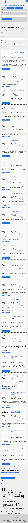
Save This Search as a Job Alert (8, 477)
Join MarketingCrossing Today (10, 472)
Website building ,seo (15, 211)
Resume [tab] (21, 7)
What (3, 9)
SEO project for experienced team (17, 90)
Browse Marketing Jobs (12, 5)
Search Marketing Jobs (7, 19)
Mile (1, 37)
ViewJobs (2, 40)
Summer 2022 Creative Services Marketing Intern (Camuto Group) (17, 412)
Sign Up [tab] (16, 7)
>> (26, 43)
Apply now (6, 68)
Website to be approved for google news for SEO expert (18, 376)
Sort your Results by (4, 30)
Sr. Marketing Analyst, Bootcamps (17, 52)
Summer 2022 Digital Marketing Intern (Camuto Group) (17, 281)
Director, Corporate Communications (15, 336)
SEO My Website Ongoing (16, 159)
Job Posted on (3, 43)
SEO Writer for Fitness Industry (17, 123)
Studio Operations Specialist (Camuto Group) (16, 263)
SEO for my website (15, 299)
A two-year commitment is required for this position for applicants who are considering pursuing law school (18, 227)
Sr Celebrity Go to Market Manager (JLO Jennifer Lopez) (18, 393)
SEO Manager (13, 245)
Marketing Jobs (4, 5)
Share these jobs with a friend (8, 483)
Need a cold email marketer (16, 107)
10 (24, 43)
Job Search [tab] (4, 7)
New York (20, 5)
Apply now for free (6, 241)
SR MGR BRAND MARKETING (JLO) (18, 193)
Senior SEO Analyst (14, 176)
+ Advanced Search (4, 20)
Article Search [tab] (11, 7)
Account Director (14, 140)
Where (3, 14)
